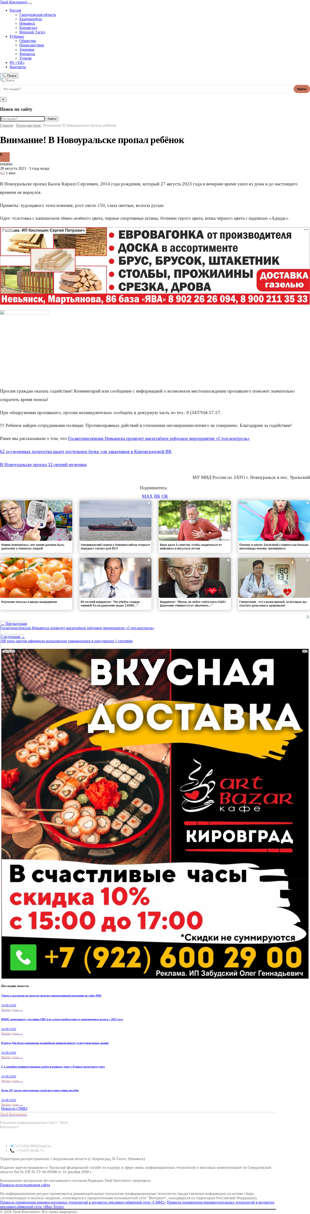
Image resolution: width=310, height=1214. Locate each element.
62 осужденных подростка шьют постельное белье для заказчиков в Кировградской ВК (86, 451)
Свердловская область (37, 15)
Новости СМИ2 (14, 1108)
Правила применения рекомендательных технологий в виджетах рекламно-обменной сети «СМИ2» (83, 1202)
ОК (165, 496)
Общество (27, 41)
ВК (157, 496)
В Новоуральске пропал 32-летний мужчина (43, 464)
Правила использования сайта (25, 1185)
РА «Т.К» (17, 62)
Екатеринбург (30, 19)
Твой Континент (14, 2)
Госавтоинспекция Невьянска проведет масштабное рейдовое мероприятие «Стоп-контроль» (159, 438)
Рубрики (17, 36)
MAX (147, 496)
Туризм (25, 58)
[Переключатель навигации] (30, 3)
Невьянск (27, 23)
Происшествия (31, 45)
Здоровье (26, 49)
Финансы (27, 54)
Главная (6, 125)
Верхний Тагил (32, 32)
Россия (15, 10)
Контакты (18, 67)
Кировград (28, 28)
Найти (301, 89)
